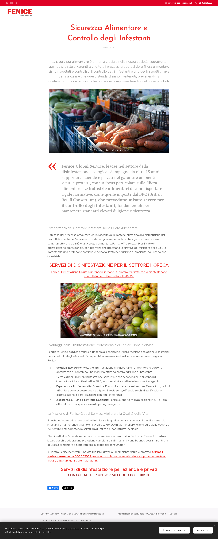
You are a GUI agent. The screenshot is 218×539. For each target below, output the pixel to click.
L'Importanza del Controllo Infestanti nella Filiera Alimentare (92, 228)
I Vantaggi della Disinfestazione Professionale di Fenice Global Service (100, 345)
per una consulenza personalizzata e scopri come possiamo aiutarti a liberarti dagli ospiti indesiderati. (106, 456)
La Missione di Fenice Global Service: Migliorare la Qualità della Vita (97, 414)
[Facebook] (7, 2)
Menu (210, 12)
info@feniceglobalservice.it (180, 2)
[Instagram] (11, 2)
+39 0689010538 (205, 2)
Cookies (173, 513)
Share (55, 488)
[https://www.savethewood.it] (16, 2)
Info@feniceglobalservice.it (131, 513)
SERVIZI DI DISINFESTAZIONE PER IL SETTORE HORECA (109, 265)
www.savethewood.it (156, 513)
